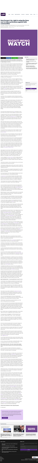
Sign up (31, 88)
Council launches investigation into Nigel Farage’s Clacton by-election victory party (31, 64)
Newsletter (27, 14)
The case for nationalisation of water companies (31, 61)
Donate (31, 14)
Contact (1, 459)
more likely (12, 269)
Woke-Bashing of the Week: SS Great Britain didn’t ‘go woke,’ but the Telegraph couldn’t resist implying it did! (6, 435)
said (14, 111)
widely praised (17, 399)
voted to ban (4, 402)
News (9, 14)
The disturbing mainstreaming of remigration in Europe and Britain (31, 434)
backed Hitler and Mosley (7, 212)
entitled (6, 359)
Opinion (12, 14)
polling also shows (4, 398)
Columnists (23, 14)
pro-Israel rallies (15, 222)
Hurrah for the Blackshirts (10, 215)
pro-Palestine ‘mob (4, 223)
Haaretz (5, 88)
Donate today (5, 417)
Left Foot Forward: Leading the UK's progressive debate (3, 14)
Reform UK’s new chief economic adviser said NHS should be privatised (31, 59)
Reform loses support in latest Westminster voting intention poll (30, 66)
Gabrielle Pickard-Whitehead (4, 27)
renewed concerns (10, 157)
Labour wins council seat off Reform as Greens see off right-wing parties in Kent (31, 68)
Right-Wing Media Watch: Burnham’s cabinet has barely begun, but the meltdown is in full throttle (18, 435)
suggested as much (5, 335)
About (34, 14)
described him (14, 354)
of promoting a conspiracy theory (8, 147)
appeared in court (13, 116)
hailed (13, 201)
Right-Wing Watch (17, 14)
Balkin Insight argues (19, 187)
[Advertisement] (19, 6)
